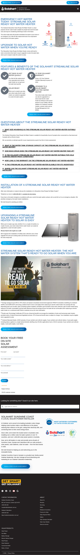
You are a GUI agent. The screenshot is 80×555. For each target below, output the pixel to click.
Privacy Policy (11, 553)
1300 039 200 (17, 194)
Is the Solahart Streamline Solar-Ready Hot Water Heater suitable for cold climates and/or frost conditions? (38, 155)
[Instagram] (10, 491)
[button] (78, 8)
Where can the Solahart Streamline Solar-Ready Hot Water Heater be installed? (35, 169)
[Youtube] (14, 491)
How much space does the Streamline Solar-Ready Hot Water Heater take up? (39, 151)
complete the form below (29, 194)
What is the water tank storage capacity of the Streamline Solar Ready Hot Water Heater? (38, 146)
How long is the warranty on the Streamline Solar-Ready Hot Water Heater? (39, 160)
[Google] (17, 491)
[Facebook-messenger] (2, 491)
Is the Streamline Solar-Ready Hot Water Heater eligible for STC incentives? (39, 164)
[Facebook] (6, 491)
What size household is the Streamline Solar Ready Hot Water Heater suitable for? (38, 130)
